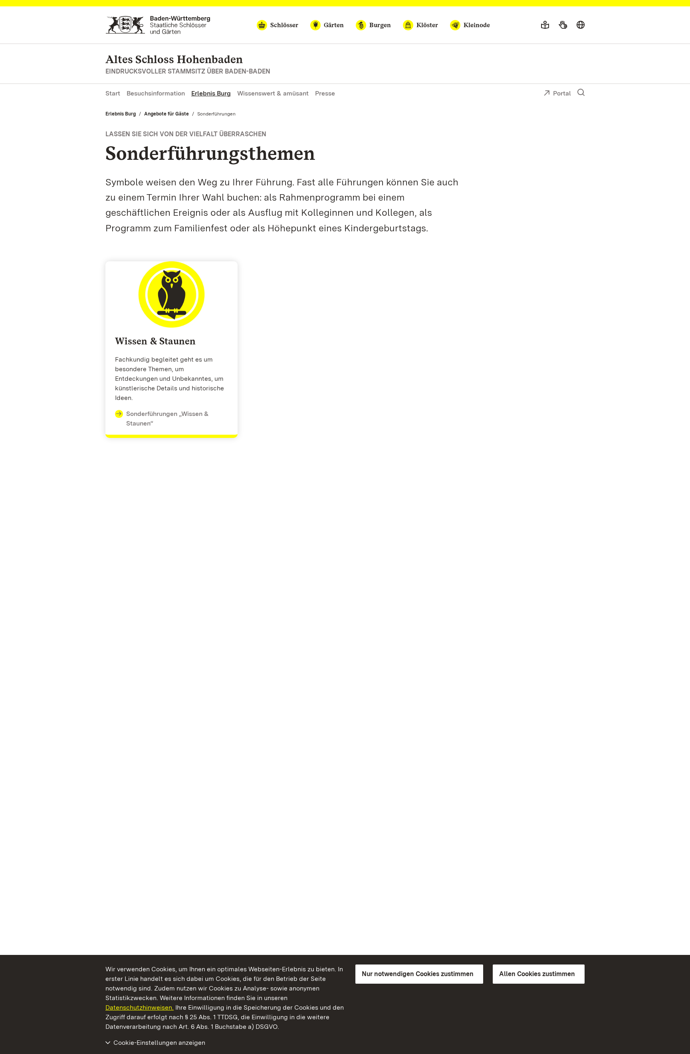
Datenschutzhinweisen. (139, 1007)
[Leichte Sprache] (545, 25)
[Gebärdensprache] (562, 25)
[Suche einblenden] (581, 93)
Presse (325, 93)
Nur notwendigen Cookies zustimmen (418, 974)
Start (112, 93)
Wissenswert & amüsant (273, 93)
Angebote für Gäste (166, 114)
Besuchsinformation (156, 93)
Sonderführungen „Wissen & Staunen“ (167, 418)
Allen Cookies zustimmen (537, 974)
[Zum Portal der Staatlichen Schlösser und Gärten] (157, 25)
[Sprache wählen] (580, 25)
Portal (562, 93)
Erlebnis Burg (211, 93)
